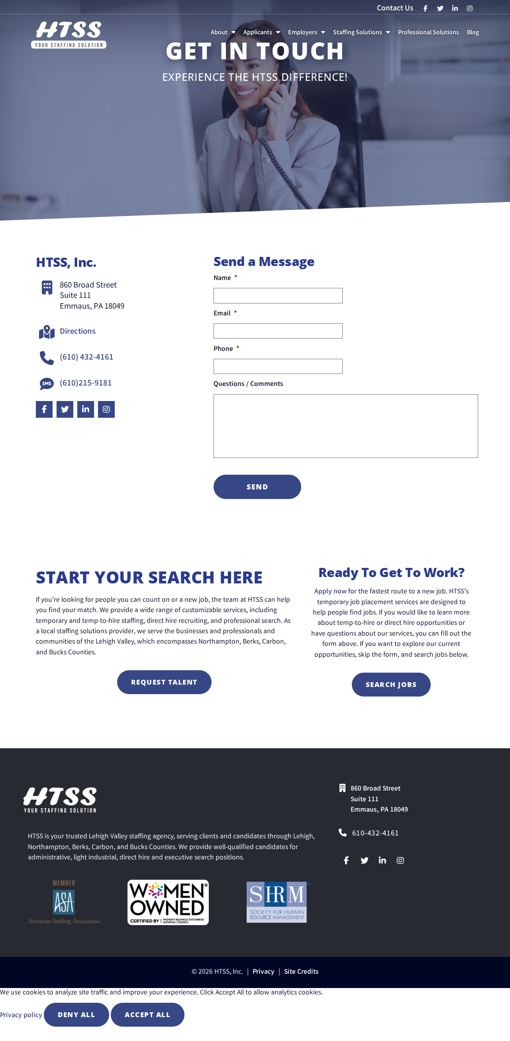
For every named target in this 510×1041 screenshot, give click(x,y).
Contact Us (395, 8)
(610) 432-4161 (87, 358)
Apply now (330, 592)
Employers (308, 34)
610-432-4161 (375, 833)
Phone (226, 349)
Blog (474, 34)
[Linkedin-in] (382, 861)
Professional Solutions (430, 34)
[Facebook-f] (347, 861)
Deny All (76, 1014)
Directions (78, 332)
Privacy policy (22, 1016)
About (225, 34)
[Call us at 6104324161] (343, 833)
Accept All (148, 1014)
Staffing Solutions (363, 34)
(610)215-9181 (86, 384)
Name (225, 279)
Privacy (264, 972)
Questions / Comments (248, 384)
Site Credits (301, 972)
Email (225, 314)
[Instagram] (400, 861)
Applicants (263, 34)
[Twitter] (365, 861)
